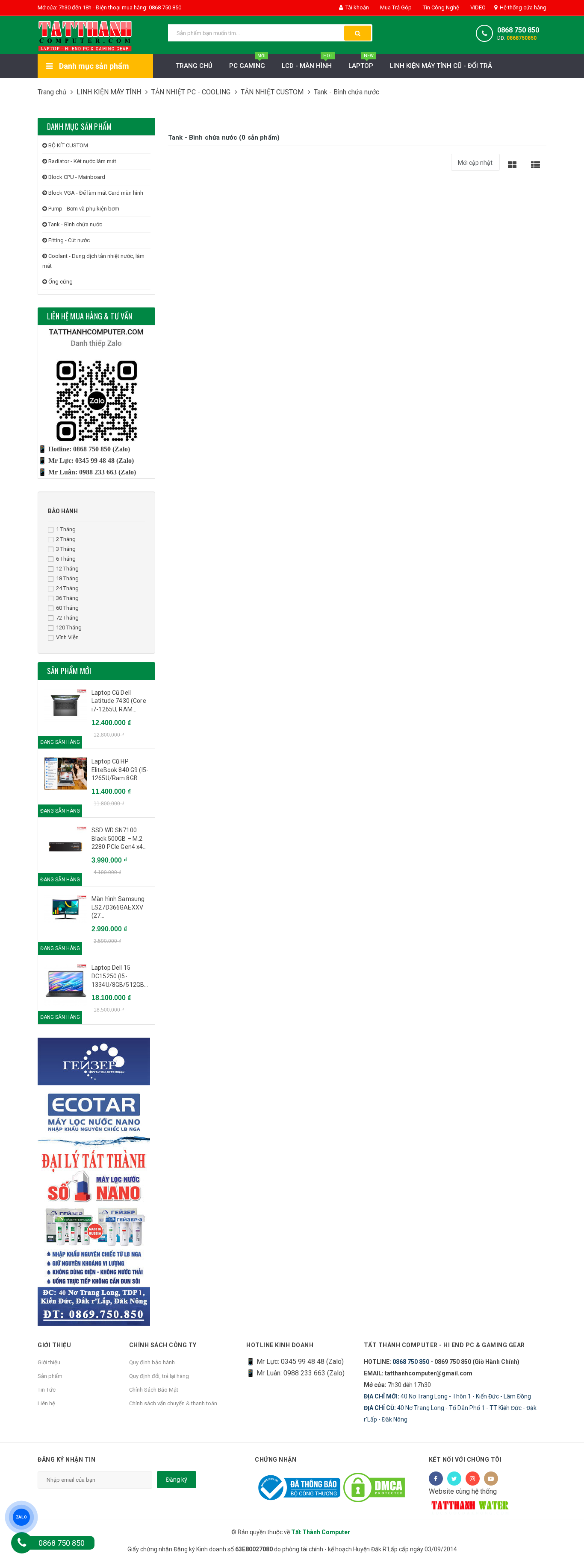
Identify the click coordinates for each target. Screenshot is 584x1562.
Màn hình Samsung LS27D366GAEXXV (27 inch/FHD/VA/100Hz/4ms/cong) (119, 907)
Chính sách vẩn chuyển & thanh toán (173, 1403)
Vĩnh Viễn (67, 637)
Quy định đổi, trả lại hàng (159, 1376)
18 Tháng (67, 578)
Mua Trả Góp (395, 7)
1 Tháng (66, 529)
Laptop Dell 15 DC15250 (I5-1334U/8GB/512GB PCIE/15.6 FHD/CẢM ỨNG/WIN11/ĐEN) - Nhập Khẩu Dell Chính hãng (118, 976)
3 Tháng (66, 549)
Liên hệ (46, 1403)
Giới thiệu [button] (54, 1345)
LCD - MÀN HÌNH (307, 62)
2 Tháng (66, 539)
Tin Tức (47, 1389)
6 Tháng (66, 559)
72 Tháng (67, 617)
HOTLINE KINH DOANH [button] (279, 1345)
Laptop (361, 62)
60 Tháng (67, 608)
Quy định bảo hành (152, 1362)
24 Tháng (67, 588)
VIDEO (477, 7)
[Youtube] (491, 1478)
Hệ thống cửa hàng (522, 7)
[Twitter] (454, 1478)
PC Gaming (247, 62)
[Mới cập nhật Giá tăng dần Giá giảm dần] (475, 165)
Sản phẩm (50, 1376)
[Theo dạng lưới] (512, 165)
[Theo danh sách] (535, 165)
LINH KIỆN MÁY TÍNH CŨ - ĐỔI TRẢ (441, 66)
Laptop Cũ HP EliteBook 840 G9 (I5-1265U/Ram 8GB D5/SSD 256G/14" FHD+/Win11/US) (119, 770)
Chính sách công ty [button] (163, 1345)
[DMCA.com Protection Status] (374, 1487)
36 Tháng (67, 598)
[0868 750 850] (21, 1542)
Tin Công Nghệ (440, 7)
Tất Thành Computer (320, 1532)
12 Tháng (67, 568)
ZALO (21, 1517)
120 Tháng (69, 627)
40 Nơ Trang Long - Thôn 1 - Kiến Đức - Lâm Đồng (447, 1396)
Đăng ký (176, 1479)
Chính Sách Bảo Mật (153, 1389)
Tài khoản (356, 7)
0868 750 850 (518, 30)
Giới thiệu (49, 1362)
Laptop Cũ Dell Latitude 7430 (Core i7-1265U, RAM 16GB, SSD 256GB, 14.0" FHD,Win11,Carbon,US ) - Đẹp (119, 701)
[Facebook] (436, 1478)
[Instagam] (473, 1478)
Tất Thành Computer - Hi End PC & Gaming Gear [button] (444, 1345)
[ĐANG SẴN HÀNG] (65, 705)
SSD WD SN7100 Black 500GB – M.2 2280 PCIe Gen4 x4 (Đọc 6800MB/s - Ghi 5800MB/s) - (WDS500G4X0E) (119, 839)
